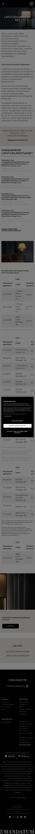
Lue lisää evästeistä (7, 416)
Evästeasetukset (18, 421)
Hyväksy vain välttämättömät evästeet (17, 432)
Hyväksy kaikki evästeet (17, 425)
